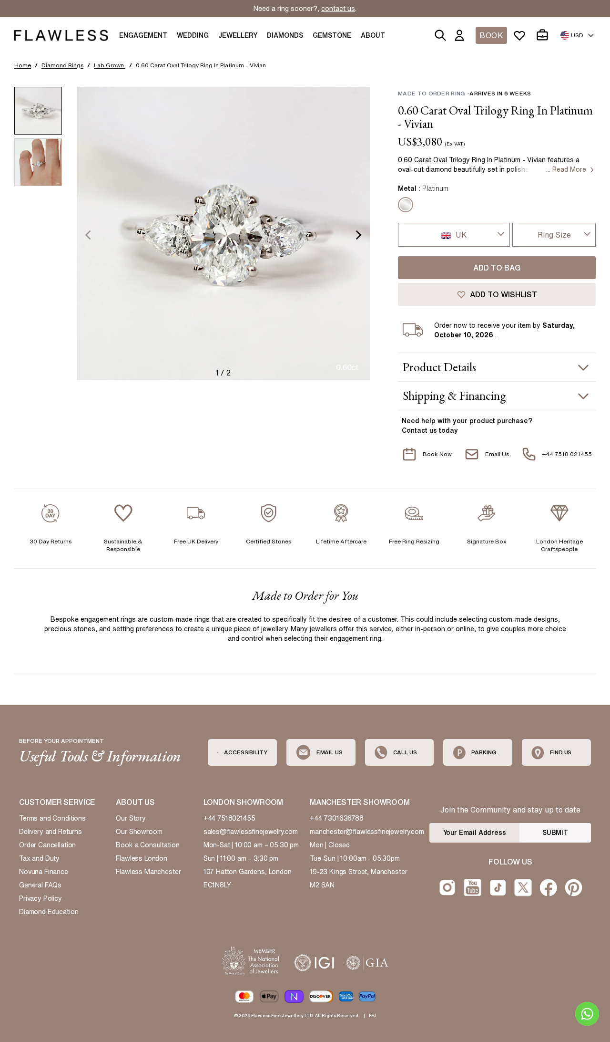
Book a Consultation (147, 845)
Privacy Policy (40, 898)
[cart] (544, 35)
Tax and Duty (39, 858)
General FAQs (40, 885)
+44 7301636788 (337, 818)
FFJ (372, 1015)
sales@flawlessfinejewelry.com (250, 831)
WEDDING (193, 35)
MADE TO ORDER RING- (464, 93)
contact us (338, 8)
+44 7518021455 (229, 818)
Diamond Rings (62, 65)
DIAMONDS (285, 35)
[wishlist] (521, 35)
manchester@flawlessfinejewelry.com (367, 831)
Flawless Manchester (148, 871)
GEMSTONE (332, 35)
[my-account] (461, 35)
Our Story (131, 818)
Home (22, 65)
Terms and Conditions (52, 818)
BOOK (491, 35)
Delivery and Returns (50, 831)
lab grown (109, 65)
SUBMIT (555, 832)
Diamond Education (48, 911)
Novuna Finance (43, 871)
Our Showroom (139, 831)
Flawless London (141, 858)
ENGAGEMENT (143, 35)
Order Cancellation (47, 845)
